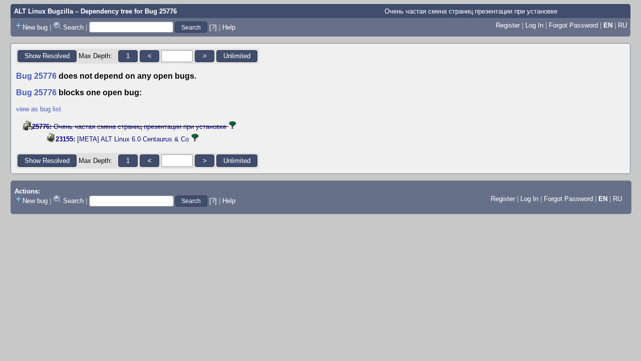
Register (508, 25)
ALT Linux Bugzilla (43, 11)
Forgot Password (573, 25)
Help (228, 27)
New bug (35, 27)
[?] (213, 27)
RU (622, 25)
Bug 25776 (161, 11)
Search (73, 27)
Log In (534, 25)
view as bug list (38, 109)
